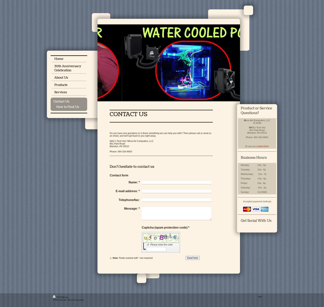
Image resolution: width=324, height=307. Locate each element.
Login (260, 296)
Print (58, 297)
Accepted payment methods (257, 201)
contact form (262, 146)
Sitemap (65, 297)
